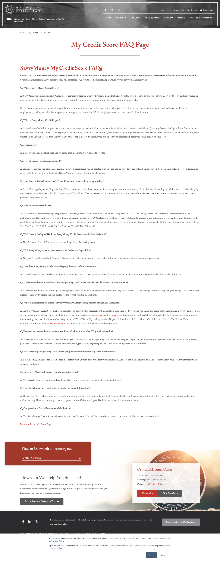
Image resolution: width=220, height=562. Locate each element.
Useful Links (165, 10)
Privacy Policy (57, 541)
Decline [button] (164, 555)
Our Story (120, 18)
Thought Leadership (174, 18)
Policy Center (90, 533)
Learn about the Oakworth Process (42, 502)
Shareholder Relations (201, 18)
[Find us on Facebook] (105, 10)
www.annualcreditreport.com (104, 315)
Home (107, 18)
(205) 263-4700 (154, 484)
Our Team (134, 18)
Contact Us (179, 10)
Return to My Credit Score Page (35, 425)
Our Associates (170, 494)
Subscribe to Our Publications (180, 522)
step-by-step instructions (59, 324)
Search (193, 10)
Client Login (208, 10)
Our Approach (152, 18)
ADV (103, 533)
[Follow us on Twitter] (118, 10)
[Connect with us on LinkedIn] (112, 10)
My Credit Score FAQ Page (39, 33)
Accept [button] (151, 555)
